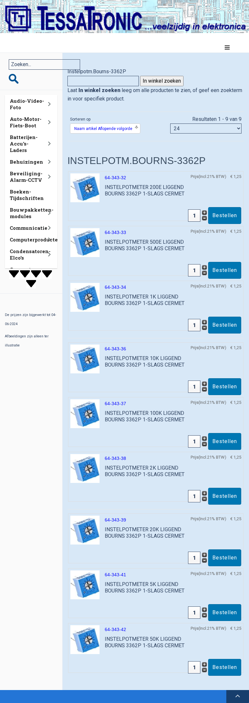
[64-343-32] (85, 187)
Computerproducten (35, 239)
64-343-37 (115, 403)
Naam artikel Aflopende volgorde (103, 128)
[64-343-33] (85, 242)
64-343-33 (115, 232)
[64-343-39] (85, 530)
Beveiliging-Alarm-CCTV (26, 176)
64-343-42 (115, 629)
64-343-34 (115, 287)
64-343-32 (115, 177)
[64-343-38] (85, 468)
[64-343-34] (85, 297)
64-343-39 (115, 519)
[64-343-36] (85, 359)
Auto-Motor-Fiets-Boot (26, 122)
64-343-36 (115, 348)
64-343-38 (115, 458)
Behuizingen (26, 161)
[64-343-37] (85, 413)
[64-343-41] (85, 584)
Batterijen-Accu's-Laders (24, 143)
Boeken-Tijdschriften (27, 194)
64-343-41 (115, 574)
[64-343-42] (85, 639)
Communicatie (28, 228)
